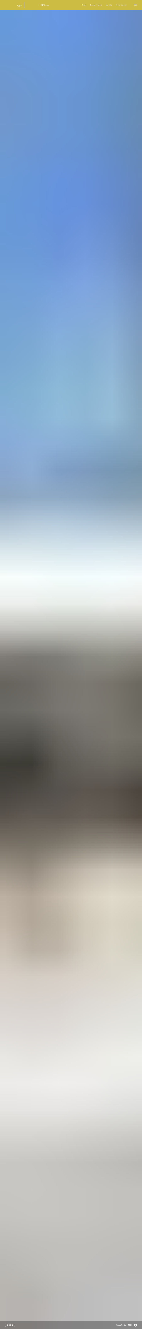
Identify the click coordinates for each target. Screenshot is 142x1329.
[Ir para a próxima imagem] (12, 1325)
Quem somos (121, 5)
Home (83, 5)
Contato (109, 5)
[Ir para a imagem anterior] (7, 1325)
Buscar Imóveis (96, 5)
